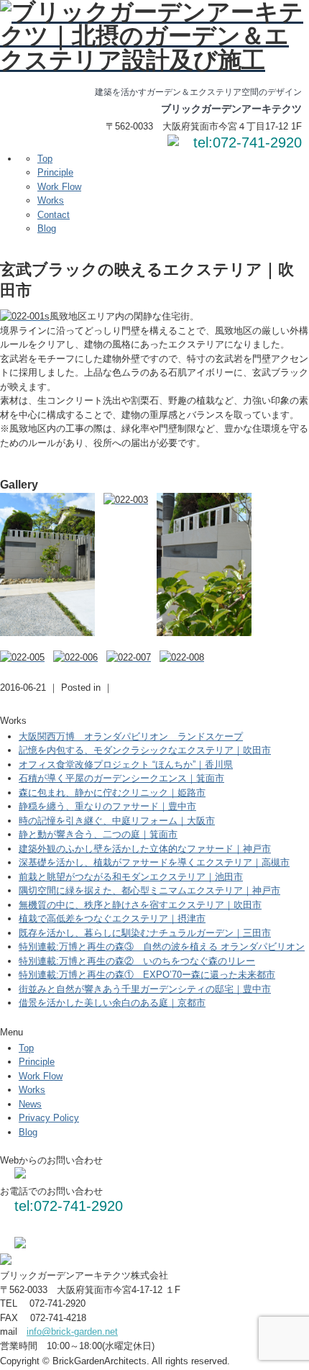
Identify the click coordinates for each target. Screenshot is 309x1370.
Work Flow (59, 186)
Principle (55, 172)
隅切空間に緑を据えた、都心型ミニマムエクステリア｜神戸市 (149, 890)
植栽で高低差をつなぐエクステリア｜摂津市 (112, 918)
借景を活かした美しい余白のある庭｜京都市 (112, 1002)
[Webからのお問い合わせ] (173, 142)
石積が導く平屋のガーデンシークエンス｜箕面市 (121, 778)
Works (50, 200)
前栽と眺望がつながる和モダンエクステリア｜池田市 (131, 876)
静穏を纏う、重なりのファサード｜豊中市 (107, 806)
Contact (53, 214)
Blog (46, 228)
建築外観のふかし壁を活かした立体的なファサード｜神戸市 (145, 848)
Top (44, 158)
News (30, 1104)
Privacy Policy (49, 1117)
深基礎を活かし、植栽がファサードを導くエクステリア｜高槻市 (154, 862)
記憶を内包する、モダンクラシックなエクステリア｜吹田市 (145, 750)
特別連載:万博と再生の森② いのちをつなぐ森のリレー (137, 961)
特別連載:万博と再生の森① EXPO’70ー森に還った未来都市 (147, 974)
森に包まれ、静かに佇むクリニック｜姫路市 (112, 792)
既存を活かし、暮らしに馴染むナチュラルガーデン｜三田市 (145, 932)
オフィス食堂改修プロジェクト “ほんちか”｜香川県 (126, 764)
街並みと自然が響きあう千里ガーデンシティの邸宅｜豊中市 (145, 989)
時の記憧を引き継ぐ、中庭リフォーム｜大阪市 (117, 820)
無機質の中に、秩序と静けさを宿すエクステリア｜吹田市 (140, 904)
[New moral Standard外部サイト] (20, 1245)
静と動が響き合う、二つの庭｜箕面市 (98, 834)
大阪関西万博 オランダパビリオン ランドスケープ (131, 736)
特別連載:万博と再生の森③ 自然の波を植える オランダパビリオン (162, 946)
